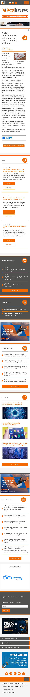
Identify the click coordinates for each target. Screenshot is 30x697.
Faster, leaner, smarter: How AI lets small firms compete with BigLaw (15, 444)
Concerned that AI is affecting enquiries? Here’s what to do (12, 403)
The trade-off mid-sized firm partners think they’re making (13, 170)
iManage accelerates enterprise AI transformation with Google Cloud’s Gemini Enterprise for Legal (15, 508)
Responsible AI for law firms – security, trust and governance (15, 516)
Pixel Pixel (10, 691)
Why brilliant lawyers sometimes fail (14, 227)
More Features (15, 464)
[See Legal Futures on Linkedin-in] (13, 2)
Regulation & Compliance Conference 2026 (13, 314)
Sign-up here (6, 610)
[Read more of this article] (15, 413)
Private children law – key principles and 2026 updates (15, 270)
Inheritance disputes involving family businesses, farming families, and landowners (16, 277)
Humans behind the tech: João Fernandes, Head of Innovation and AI (15, 540)
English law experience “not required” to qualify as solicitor (15, 355)
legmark (13, 692)
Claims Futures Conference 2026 (16, 309)
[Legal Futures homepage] (15, 10)
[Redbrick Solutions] (15, 578)
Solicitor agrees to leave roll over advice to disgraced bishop (15, 361)
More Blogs (9, 187)
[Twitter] (7, 138)
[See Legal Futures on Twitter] (10, 2)
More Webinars (15, 290)
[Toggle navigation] (26, 2)
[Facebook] (3, 138)
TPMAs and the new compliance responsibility (15, 528)
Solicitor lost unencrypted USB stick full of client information (15, 380)
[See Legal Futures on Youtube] (19, 673)
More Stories (15, 386)
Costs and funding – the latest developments (14, 285)
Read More (9, 183)
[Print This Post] (28, 30)
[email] (15, 606)
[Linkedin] (10, 138)
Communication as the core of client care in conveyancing (13, 198)
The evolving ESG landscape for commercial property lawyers (15, 534)
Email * (5, 606)
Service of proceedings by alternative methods (11, 424)
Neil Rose (10, 50)
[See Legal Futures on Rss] (23, 673)
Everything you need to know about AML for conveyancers (14, 522)
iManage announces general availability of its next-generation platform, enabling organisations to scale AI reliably (16, 549)
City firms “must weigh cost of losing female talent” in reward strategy (15, 373)
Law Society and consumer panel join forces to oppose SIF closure (16, 367)
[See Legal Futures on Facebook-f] (16, 2)
